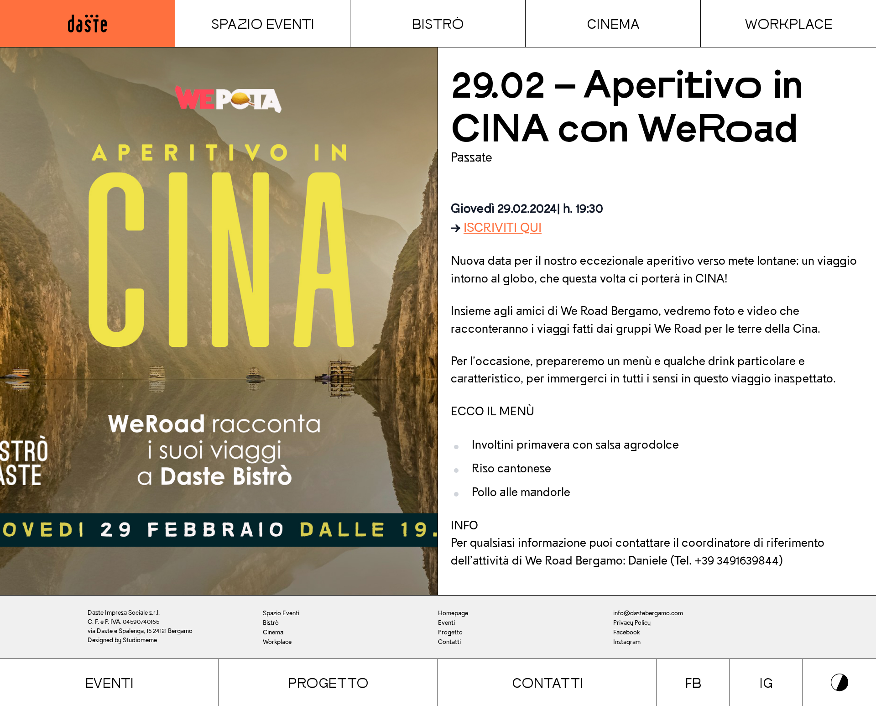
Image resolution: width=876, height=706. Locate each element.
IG (766, 682)
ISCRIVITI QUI (503, 227)
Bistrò (438, 23)
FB (693, 682)
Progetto (328, 682)
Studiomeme (140, 640)
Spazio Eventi (262, 23)
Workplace (789, 23)
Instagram (627, 642)
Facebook (626, 632)
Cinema (613, 23)
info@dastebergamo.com (648, 613)
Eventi (109, 682)
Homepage (453, 613)
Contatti (547, 682)
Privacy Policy (632, 623)
